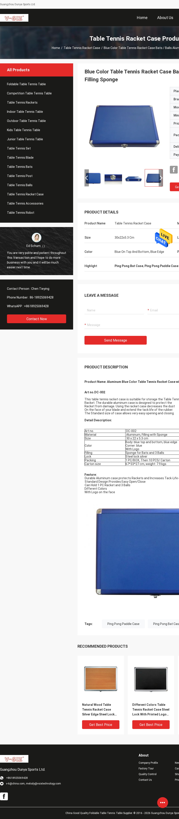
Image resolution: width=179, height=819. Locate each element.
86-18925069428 (41, 297)
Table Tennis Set (19, 148)
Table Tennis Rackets (22, 102)
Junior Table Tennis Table (25, 139)
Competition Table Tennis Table (29, 93)
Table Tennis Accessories (25, 203)
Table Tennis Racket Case (82, 48)
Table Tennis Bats (20, 166)
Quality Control (148, 774)
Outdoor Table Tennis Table (26, 121)
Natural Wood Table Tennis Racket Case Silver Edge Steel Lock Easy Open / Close (98, 710)
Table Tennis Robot (20, 212)
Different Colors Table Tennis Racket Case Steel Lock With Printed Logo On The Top (150, 710)
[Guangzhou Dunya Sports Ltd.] (14, 17)
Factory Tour (146, 768)
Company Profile (148, 762)
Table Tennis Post (20, 176)
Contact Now (36, 319)
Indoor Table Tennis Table (25, 111)
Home (56, 48)
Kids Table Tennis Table (23, 130)
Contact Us (145, 779)
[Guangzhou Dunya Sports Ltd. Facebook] (174, 170)
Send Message (115, 340)
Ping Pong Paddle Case (123, 624)
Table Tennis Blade (20, 157)
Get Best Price (100, 725)
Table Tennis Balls (20, 185)
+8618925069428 (36, 306)
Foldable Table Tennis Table (26, 84)
